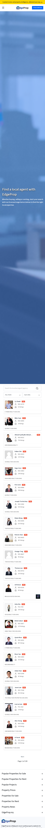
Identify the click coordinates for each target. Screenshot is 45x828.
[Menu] (3, 7)
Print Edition (37, 8)
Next (22, 757)
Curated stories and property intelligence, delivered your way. (22, 2)
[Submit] (37, 388)
